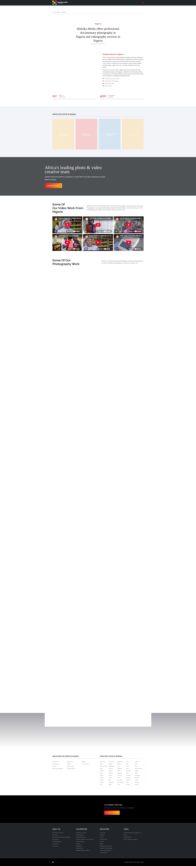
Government (55, 764)
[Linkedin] (78, 862)
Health (69, 764)
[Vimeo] (87, 862)
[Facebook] (69, 862)
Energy (84, 761)
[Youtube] (92, 862)
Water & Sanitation (57, 768)
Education (55, 761)
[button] (143, 2)
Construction (85, 764)
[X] (83, 862)
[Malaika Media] (59, 3)
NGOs (54, 766)
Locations (56, 12)
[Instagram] (73, 862)
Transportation (71, 768)
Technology (70, 766)
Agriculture (70, 761)
